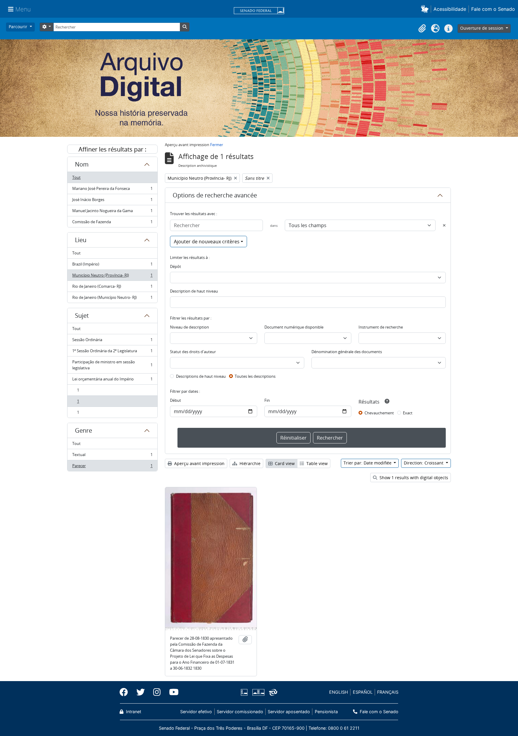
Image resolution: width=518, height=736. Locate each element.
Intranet (133, 711)
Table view (316, 463)
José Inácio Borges (112, 201)
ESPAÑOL (363, 692)
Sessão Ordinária (112, 341)
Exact (407, 413)
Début (175, 400)
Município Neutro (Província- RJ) (112, 276)
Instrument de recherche (381, 327)
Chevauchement (379, 413)
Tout (76, 177)
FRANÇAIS (387, 692)
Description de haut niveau (194, 291)
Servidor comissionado (240, 711)
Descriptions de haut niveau (201, 376)
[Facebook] (126, 692)
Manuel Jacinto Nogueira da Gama (112, 212)
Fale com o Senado (493, 9)
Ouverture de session (482, 28)
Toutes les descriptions (255, 376)
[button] (426, 9)
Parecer (112, 467)
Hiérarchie (249, 463)
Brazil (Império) (112, 265)
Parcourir (18, 26)
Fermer (216, 144)
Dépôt (175, 266)
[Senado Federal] (259, 11)
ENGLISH (338, 692)
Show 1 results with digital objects (413, 477)
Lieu (80, 240)
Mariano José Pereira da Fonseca (112, 190)
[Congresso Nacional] (258, 692)
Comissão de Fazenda (112, 223)
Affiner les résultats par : (112, 149)
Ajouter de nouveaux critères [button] (207, 241)
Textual (112, 456)
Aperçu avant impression (199, 463)
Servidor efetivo (196, 711)
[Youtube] (172, 692)
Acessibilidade (449, 9)
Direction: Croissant (424, 463)
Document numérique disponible (293, 327)
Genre (83, 430)
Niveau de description (189, 327)
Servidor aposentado (289, 711)
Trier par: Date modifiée (368, 463)
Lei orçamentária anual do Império (112, 380)
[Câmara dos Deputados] (245, 692)
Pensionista (326, 711)
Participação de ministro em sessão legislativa (112, 365)
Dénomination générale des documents (346, 351)
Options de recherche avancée (215, 195)
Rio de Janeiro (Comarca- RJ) (112, 288)
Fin (267, 400)
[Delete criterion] (444, 225)
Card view (284, 463)
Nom (82, 164)
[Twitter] (140, 692)
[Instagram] (157, 692)
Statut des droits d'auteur (193, 351)
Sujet (82, 315)
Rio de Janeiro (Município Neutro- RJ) (112, 299)
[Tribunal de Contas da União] (272, 692)
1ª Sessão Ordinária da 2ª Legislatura (112, 352)
